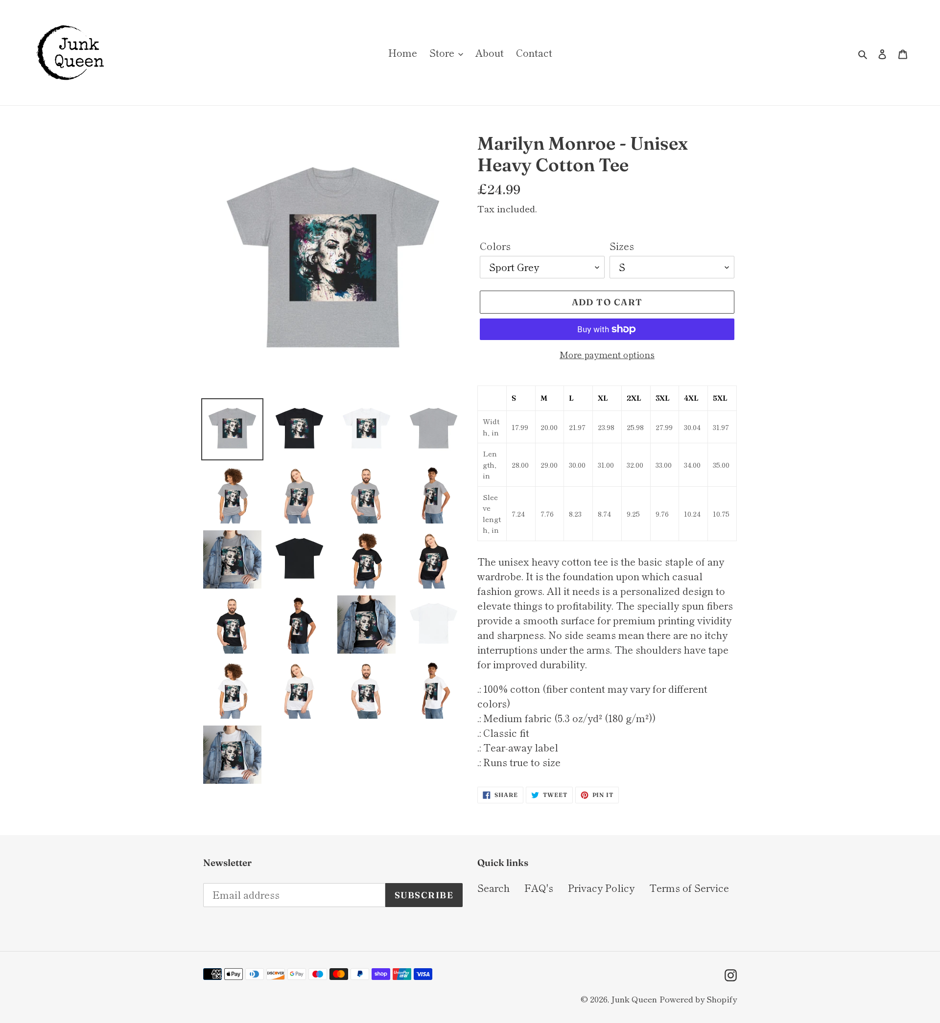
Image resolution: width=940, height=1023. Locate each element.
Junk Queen (634, 999)
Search (493, 888)
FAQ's (538, 888)
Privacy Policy (601, 888)
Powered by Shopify (698, 999)
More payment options (607, 354)
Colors (495, 246)
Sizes (622, 246)
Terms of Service (689, 888)
